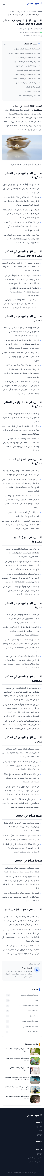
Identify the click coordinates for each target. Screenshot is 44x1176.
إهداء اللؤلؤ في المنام (33, 87)
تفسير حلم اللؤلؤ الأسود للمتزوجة (28, 70)
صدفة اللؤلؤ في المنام (32, 91)
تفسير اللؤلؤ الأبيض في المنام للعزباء (27, 74)
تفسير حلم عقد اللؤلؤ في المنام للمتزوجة (26, 62)
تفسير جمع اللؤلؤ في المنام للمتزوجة (27, 66)
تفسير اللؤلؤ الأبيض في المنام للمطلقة (26, 79)
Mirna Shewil (35, 29)
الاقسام (39, 1131)
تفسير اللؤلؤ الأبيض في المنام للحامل (27, 57)
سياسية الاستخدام (35, 1162)
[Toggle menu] (4, 3)
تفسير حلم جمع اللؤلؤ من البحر (29, 96)
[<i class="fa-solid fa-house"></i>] (40, 12)
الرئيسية (39, 1127)
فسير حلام (34, 4)
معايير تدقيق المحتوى (35, 1158)
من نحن (39, 1135)
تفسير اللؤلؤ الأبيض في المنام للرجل (28, 83)
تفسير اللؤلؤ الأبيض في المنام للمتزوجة (27, 49)
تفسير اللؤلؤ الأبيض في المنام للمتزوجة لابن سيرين (23, 53)
